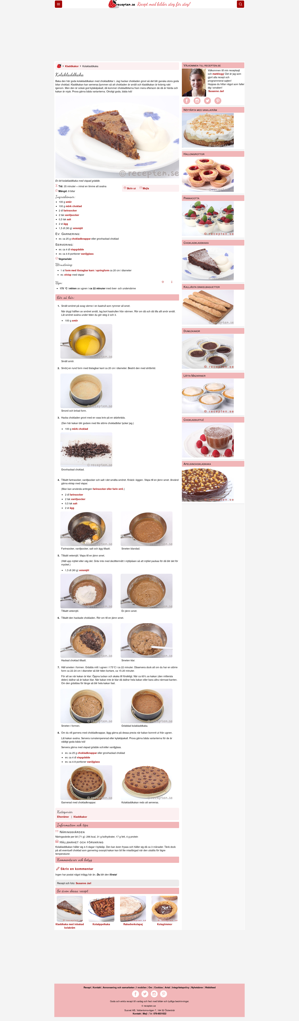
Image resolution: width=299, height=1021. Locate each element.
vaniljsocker (72, 215)
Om (150, 987)
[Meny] (58, 4)
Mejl (145, 1013)
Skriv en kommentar (76, 868)
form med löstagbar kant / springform (87, 270)
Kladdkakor (72, 66)
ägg (66, 223)
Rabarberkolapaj (133, 924)
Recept (87, 987)
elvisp (67, 274)
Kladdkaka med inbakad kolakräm (70, 925)
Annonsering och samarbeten (118, 987)
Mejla (146, 188)
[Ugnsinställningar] (163, 282)
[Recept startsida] (122, 7)
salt (69, 219)
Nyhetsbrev (197, 987)
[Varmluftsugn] (172, 282)
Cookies (158, 987)
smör (69, 201)
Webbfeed (210, 987)
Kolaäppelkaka (101, 924)
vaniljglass (87, 253)
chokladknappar (81, 238)
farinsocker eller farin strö (108, 489)
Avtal (167, 987)
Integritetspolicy (180, 987)
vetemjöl (78, 228)
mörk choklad (74, 206)
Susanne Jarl (83, 883)
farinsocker (70, 210)
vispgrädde (77, 249)
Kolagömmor (164, 924)
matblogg (218, 73)
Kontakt (97, 987)
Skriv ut (131, 188)
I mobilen (141, 987)
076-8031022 (159, 1013)
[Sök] (240, 4)
